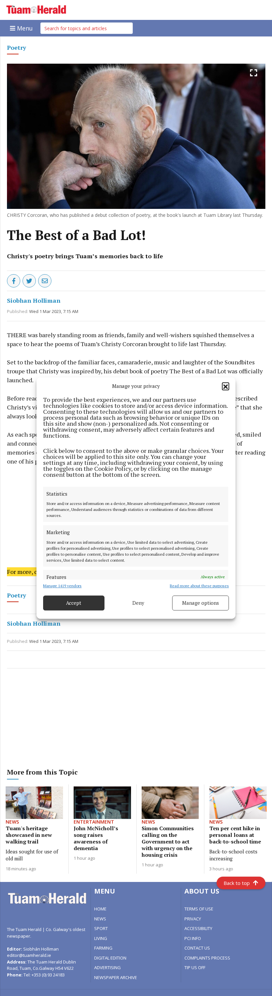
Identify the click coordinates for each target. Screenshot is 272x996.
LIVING (100, 938)
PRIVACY (192, 919)
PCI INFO (192, 938)
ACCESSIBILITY (198, 928)
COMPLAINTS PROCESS (207, 958)
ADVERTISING (107, 967)
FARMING (103, 948)
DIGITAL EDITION (110, 958)
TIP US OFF (194, 967)
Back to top (237, 883)
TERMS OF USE (198, 909)
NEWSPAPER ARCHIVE (115, 977)
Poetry (16, 47)
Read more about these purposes (199, 585)
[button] (225, 386)
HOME (100, 909)
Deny (138, 602)
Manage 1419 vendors (62, 585)
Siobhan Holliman (33, 300)
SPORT (101, 928)
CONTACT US (197, 948)
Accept (73, 602)
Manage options (200, 602)
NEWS (100, 919)
